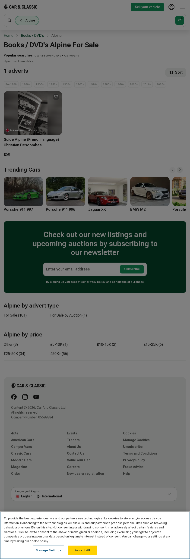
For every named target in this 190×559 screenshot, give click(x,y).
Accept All (82, 550)
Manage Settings (49, 550)
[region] (95, 535)
